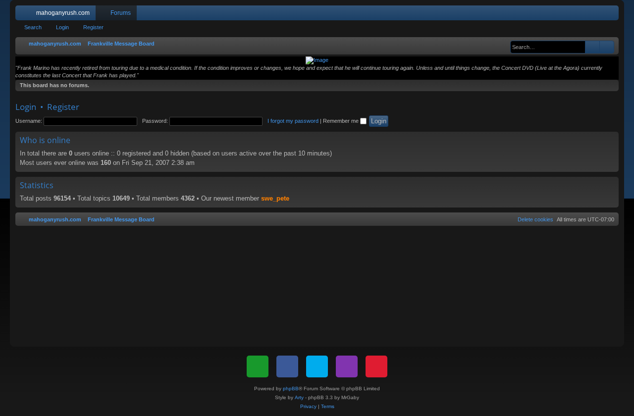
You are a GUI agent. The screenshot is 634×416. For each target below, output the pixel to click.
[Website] (257, 366)
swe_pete (275, 198)
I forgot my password (292, 121)
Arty (299, 397)
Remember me (341, 121)
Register (93, 27)
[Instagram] (347, 366)
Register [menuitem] (613, 14)
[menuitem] (581, 12)
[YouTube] (376, 366)
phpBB (291, 388)
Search (33, 27)
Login (62, 27)
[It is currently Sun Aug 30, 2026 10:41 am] (505, 44)
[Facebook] (287, 366)
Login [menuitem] (598, 14)
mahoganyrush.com (63, 12)
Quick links (24, 14)
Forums (120, 12)
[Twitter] (317, 366)
